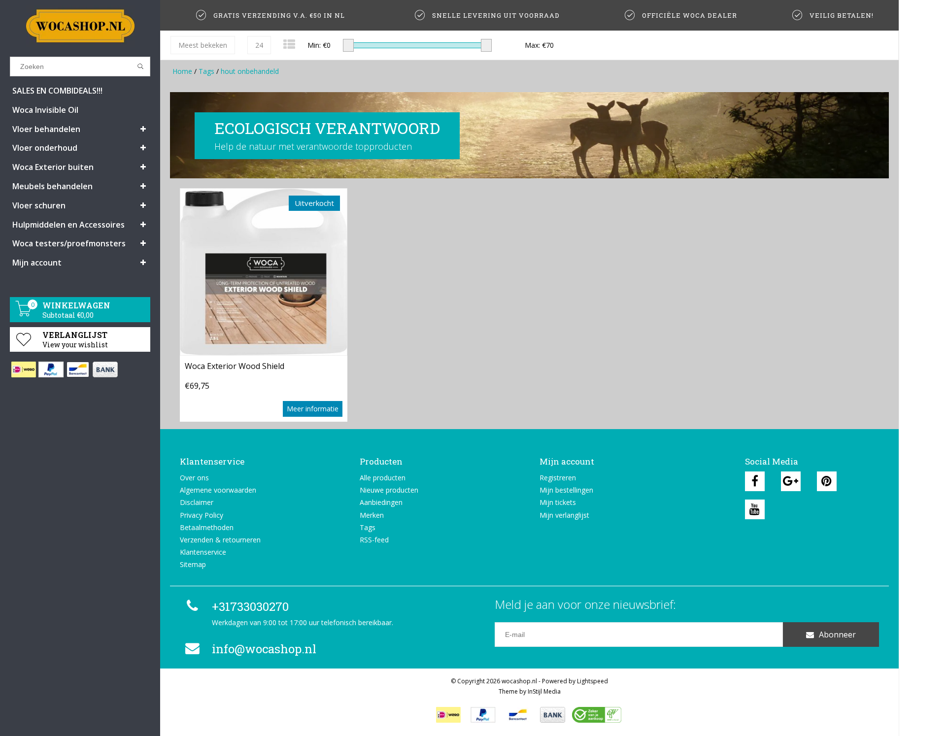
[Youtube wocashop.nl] (755, 509)
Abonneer (837, 634)
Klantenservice (203, 552)
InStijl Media (544, 691)
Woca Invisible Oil (45, 109)
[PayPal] (50, 369)
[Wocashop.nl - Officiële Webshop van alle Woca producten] (80, 26)
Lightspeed (592, 681)
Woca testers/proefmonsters (69, 243)
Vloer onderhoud (44, 147)
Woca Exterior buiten (53, 167)
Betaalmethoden (207, 527)
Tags (206, 71)
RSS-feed (374, 539)
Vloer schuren (39, 205)
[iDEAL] (23, 369)
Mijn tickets (558, 502)
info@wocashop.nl (264, 649)
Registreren (558, 477)
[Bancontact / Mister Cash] (78, 369)
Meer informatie (312, 408)
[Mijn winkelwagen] (24, 313)
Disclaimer (196, 502)
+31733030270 (250, 606)
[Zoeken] (140, 66)
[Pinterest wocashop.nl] (827, 481)
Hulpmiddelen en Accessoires (68, 224)
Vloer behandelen (46, 129)
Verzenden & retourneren (220, 539)
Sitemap (193, 564)
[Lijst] (289, 44)
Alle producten (382, 477)
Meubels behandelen (52, 186)
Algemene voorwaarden (218, 490)
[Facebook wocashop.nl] (755, 481)
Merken (372, 515)
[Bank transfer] (105, 369)
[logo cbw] (596, 715)
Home (182, 71)
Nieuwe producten (389, 490)
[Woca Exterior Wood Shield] (263, 271)
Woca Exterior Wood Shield (234, 366)
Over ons (194, 477)
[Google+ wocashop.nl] (791, 481)
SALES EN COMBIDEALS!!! (57, 90)
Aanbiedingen (381, 502)
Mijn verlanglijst (564, 515)
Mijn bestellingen (566, 490)
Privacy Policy (201, 515)
